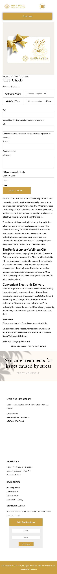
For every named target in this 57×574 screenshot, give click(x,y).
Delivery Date (9, 175)
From (6, 141)
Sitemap (33, 569)
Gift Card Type (13, 101)
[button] (42, 6)
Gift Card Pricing (13, 93)
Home (5, 76)
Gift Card (14, 76)
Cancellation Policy (15, 500)
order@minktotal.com (19, 417)
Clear (48, 101)
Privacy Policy (13, 496)
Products (22, 346)
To (4, 110)
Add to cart (16, 190)
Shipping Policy (13, 487)
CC (4, 123)
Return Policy (12, 492)
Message (7, 155)
